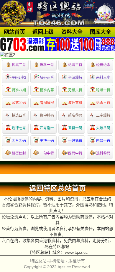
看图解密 (47, 103)
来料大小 (103, 77)
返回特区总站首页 (57, 188)
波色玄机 (75, 103)
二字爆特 (103, 115)
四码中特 (75, 153)
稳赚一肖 (103, 90)
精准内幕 (47, 90)
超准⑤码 (75, 115)
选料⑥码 (103, 153)
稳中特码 (47, 115)
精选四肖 (19, 115)
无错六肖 (75, 90)
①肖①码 (19, 141)
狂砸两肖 (47, 77)
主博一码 (47, 141)
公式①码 (19, 103)
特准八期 (19, 90)
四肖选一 (47, 128)
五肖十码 (75, 128)
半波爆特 (75, 77)
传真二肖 (19, 65)
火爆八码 (103, 128)
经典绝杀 (103, 65)
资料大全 (72, 32)
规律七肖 (19, 128)
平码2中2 (19, 77)
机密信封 (19, 153)
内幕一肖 (103, 141)
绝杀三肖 (103, 103)
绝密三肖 (75, 65)
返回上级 (43, 32)
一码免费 (75, 141)
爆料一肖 (47, 65)
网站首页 (14, 32)
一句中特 (47, 153)
